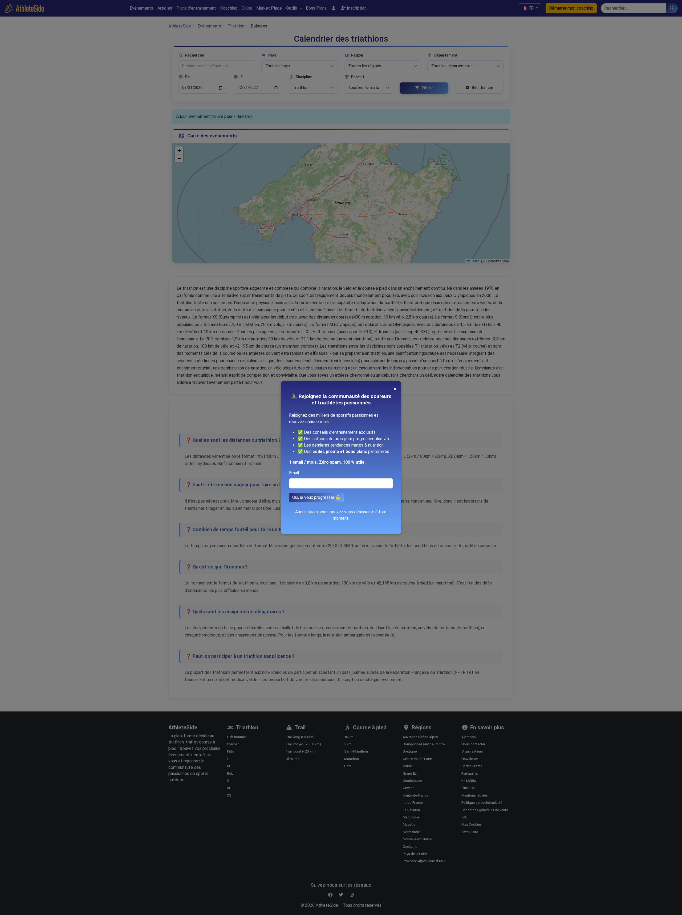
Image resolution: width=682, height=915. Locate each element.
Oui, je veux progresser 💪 (316, 497)
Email (294, 472)
